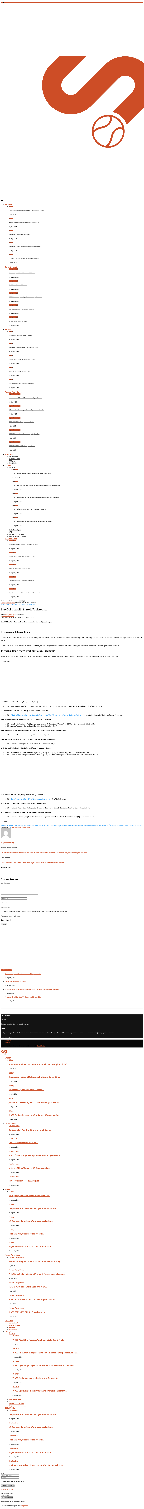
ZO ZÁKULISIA (11, 538)
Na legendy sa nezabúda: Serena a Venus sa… (21, 335)
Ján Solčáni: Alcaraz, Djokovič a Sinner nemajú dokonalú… (25, 246)
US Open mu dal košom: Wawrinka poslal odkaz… (22, 359)
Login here (24, 1506)
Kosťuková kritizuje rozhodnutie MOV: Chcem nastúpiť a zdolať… (27, 210)
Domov (3, 603)
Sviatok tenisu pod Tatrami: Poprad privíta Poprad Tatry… (25, 398)
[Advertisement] (72, 681)
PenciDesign (41, 1046)
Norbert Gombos (66, 825)
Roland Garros (14, 459)
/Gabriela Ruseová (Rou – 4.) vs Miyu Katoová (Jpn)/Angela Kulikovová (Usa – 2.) (48, 715)
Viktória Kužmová (135, 825)
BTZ (10, 532)
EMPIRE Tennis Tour (16, 534)
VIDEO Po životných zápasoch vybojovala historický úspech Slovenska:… (37, 485)
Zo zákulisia (12, 540)
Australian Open (15, 457)
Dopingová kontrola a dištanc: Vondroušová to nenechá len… (25, 592)
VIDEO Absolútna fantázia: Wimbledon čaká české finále (32, 473)
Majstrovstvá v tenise (17, 536)
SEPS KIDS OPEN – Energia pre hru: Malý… (21, 422)
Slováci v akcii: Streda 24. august (18, 285)
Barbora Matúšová (7, 825)
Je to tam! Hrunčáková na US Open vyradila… (21, 309)
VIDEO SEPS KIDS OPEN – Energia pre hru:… (22, 446)
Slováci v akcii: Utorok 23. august (18, 321)
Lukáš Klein (45, 825)
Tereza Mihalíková (121, 825)
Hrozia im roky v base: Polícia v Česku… (20, 371)
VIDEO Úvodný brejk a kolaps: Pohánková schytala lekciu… (25, 297)
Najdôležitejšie (10, 603)
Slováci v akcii (11, 267)
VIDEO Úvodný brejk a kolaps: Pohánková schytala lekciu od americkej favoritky (32, 989)
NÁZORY (8, 204)
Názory (11, 206)
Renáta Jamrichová (95, 825)
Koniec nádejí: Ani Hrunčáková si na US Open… (22, 273)
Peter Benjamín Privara (80, 825)
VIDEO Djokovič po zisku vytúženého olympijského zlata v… (33, 521)
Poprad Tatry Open (13, 392)
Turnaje (8, 465)
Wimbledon (13, 463)
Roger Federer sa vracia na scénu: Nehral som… (22, 383)
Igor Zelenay (18, 825)
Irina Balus (27, 825)
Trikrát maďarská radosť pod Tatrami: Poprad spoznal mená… (26, 410)
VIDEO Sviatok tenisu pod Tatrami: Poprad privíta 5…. (24, 434)
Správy (8, 329)
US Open (12, 461)
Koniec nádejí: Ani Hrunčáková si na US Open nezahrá (23, 974)
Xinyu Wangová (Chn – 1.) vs (30, 799)
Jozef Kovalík (36, 825)
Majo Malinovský (10, 614)
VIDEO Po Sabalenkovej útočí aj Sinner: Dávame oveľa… (25, 258)
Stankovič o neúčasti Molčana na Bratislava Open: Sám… (25, 222)
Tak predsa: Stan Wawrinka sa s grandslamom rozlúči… (24, 347)
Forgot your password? (8, 1489)
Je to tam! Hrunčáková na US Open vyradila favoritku (23, 997)
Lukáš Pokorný (54, 825)
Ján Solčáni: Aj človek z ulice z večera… (20, 234)
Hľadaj (22, 601)
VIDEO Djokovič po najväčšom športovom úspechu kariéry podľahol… (36, 497)
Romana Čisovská (108, 825)
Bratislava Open (15, 530)
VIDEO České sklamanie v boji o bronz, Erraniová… (30, 509)
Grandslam (9, 454)
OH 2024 (12, 468)
